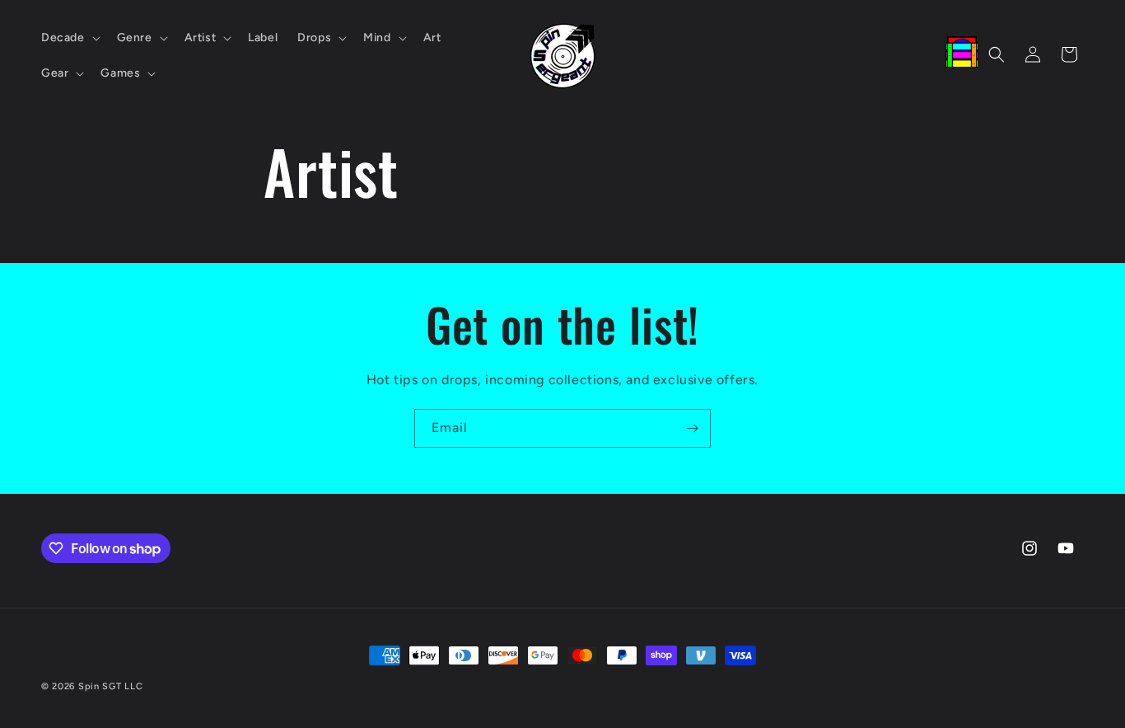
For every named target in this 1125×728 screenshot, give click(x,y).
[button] (69, 38)
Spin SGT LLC (110, 686)
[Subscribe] (692, 428)
